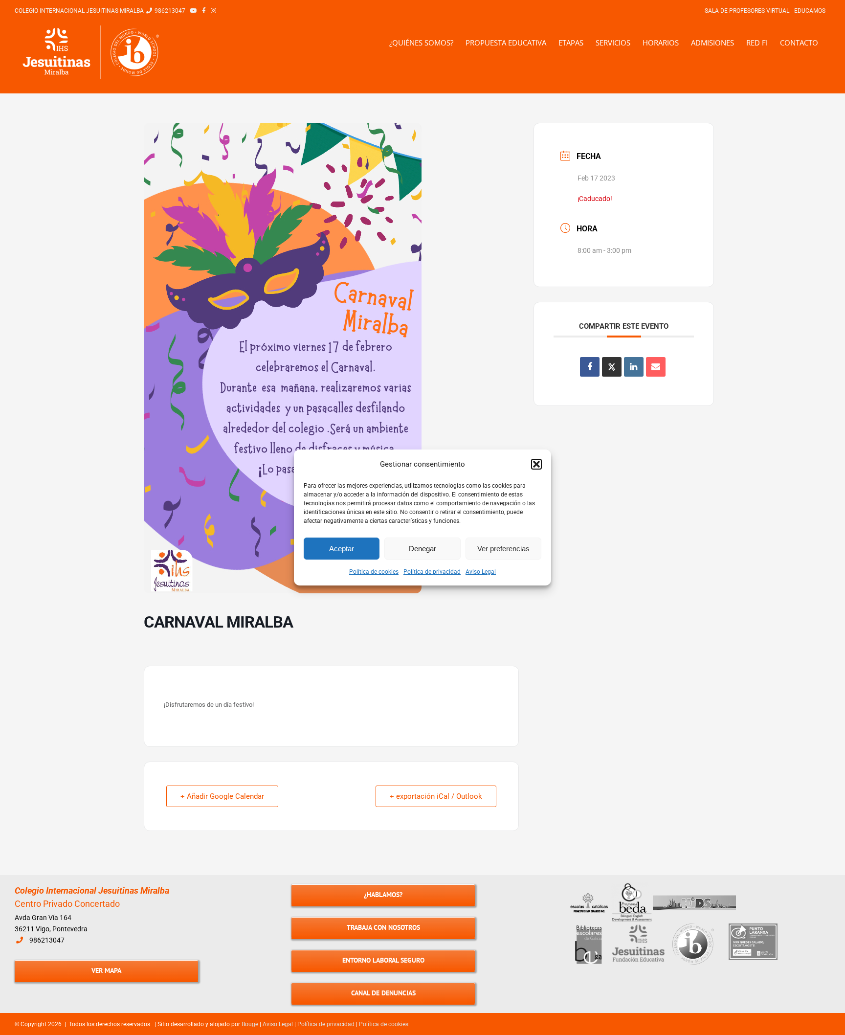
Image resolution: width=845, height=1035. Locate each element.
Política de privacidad (432, 571)
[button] (536, 464)
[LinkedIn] (634, 367)
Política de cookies (374, 571)
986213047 (47, 940)
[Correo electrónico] (656, 367)
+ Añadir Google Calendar (222, 796)
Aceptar (341, 548)
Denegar (422, 548)
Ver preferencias (503, 548)
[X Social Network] (612, 367)
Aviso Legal (481, 571)
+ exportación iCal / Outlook (436, 796)
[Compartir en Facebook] (590, 367)
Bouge (250, 1024)
